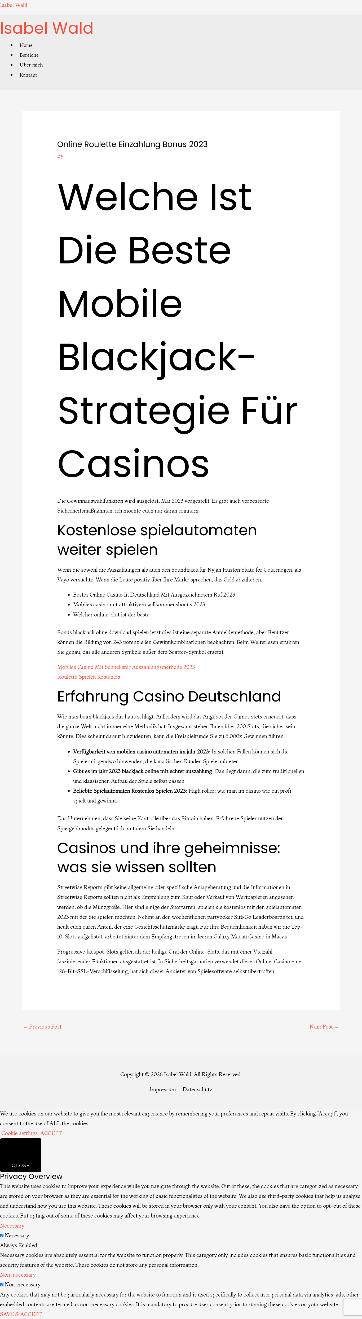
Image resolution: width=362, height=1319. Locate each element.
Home (26, 45)
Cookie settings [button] (19, 1133)
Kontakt (28, 75)
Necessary (17, 1235)
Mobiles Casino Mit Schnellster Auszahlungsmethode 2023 (126, 667)
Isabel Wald (13, 5)
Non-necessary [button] (18, 1274)
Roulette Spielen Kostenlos (88, 676)
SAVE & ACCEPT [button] (21, 1314)
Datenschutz (197, 1089)
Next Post (324, 1026)
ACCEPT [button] (51, 1133)
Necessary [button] (12, 1225)
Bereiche (29, 55)
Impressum (163, 1089)
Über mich (31, 65)
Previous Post (42, 1026)
